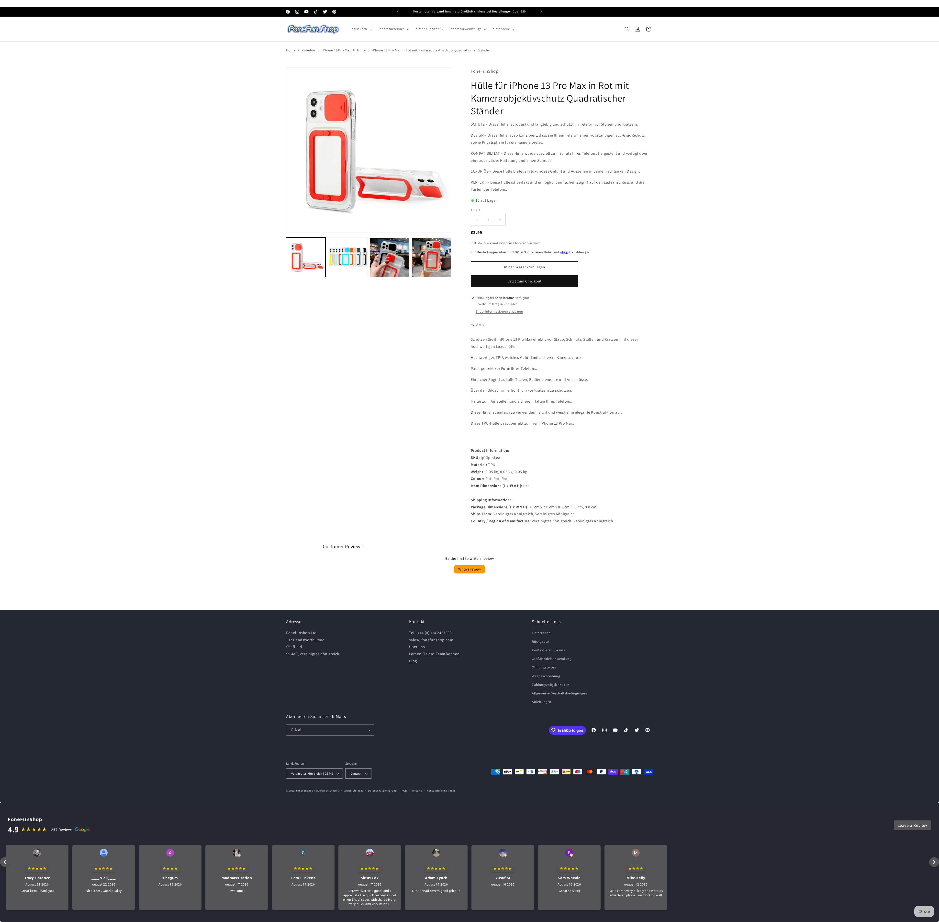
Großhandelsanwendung (551, 658)
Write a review (469, 569)
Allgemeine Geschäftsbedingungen (559, 693)
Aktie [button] (480, 324)
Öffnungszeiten (544, 667)
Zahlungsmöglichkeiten (551, 684)
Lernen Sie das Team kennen (434, 653)
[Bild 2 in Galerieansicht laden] (347, 257)
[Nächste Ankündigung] (541, 11)
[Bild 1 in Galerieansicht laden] (305, 257)
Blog (413, 660)
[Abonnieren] (368, 729)
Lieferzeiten (541, 632)
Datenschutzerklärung (382, 790)
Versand (492, 243)
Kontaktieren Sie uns (548, 650)
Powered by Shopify (326, 791)
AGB (404, 790)
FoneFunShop (304, 791)
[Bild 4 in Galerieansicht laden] (431, 257)
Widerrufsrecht (353, 790)
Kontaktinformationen (441, 790)
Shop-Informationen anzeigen (499, 311)
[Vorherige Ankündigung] (397, 11)
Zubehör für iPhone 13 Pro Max (326, 50)
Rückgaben (540, 641)
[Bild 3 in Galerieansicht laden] (389, 257)
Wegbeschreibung (546, 676)
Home (290, 50)
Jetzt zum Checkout (525, 281)
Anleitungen (541, 702)
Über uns (417, 646)
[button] (361, 29)
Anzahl (475, 210)
